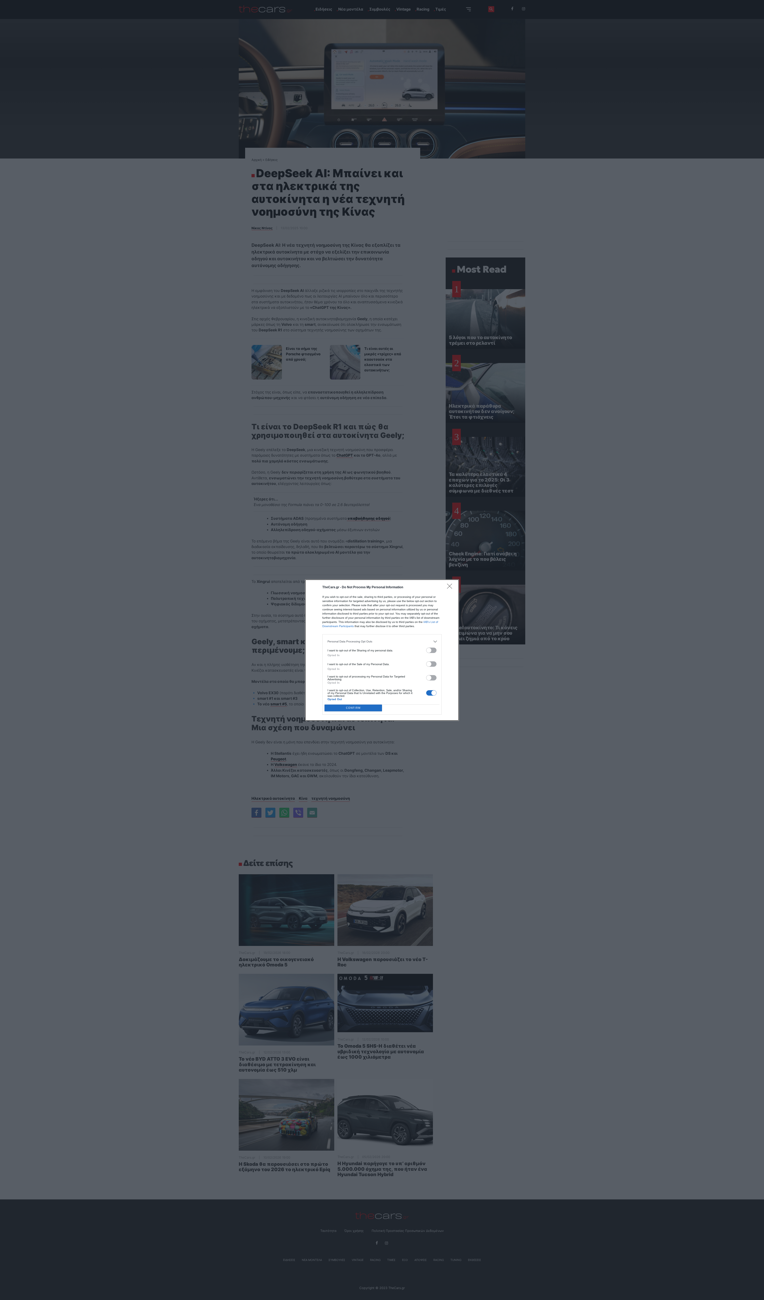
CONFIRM (353, 707)
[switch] (431, 650)
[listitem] (382, 641)
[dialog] (382, 650)
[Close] (451, 587)
